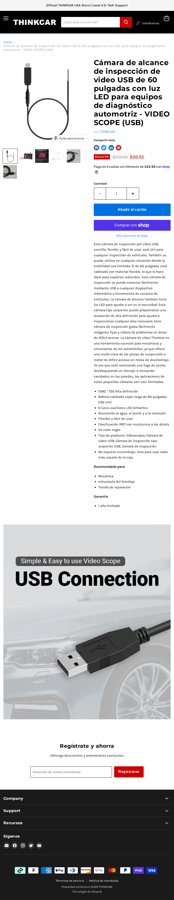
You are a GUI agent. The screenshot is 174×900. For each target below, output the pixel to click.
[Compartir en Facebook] (96, 147)
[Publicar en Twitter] (103, 147)
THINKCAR (107, 132)
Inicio (7, 42)
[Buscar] (126, 22)
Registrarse (128, 772)
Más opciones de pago (132, 235)
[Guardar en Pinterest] (118, 147)
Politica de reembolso (103, 880)
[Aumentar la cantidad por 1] (133, 194)
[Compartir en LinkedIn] (111, 147)
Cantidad (100, 183)
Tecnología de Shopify (87, 891)
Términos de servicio (70, 880)
